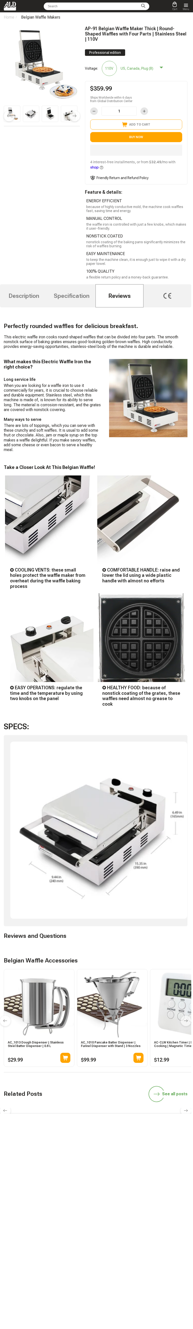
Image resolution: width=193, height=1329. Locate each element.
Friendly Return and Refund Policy (122, 178)
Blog (44, 1214)
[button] (136, 150)
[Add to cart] (65, 1058)
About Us (108, 1256)
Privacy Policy (111, 1270)
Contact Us (49, 1256)
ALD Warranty (50, 1221)
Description (24, 295)
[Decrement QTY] (94, 111)
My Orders (48, 1242)
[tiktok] (61, 1178)
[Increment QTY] (144, 111)
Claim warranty (51, 1249)
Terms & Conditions (115, 1263)
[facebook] (96, 1178)
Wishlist (107, 1242)
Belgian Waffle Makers (40, 17)
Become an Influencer (116, 1221)
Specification (71, 295)
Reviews (119, 295)
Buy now (136, 137)
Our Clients (109, 1249)
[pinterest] (132, 1178)
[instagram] (108, 1178)
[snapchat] (73, 1178)
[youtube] (120, 1178)
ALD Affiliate (110, 1214)
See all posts (174, 1094)
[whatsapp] (85, 1178)
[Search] (143, 6)
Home (9, 17)
